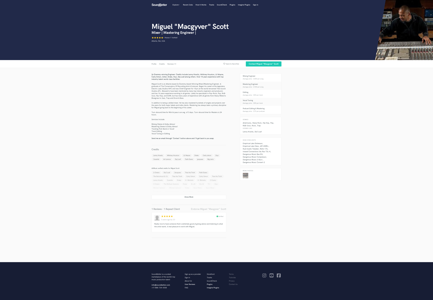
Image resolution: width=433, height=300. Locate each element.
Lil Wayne (186, 155)
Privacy (232, 281)
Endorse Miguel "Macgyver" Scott (208, 209)
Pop (271, 123)
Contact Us (233, 284)
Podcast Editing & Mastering (254, 109)
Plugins (232, 5)
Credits (162, 64)
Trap (259, 126)
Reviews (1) (171, 64)
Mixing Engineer (249, 76)
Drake (197, 155)
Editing (245, 92)
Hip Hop (266, 123)
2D (174, 220)
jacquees (200, 159)
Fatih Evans (189, 159)
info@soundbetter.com (161, 285)
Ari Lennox (167, 159)
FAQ (186, 288)
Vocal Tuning (248, 100)
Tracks (211, 5)
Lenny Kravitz (158, 155)
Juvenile (156, 159)
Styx (216, 155)
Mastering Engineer (250, 84)
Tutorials (232, 278)
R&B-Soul (247, 126)
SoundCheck (222, 5)
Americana (247, 123)
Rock (254, 126)
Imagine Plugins (244, 5)
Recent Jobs (188, 5)
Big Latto (210, 159)
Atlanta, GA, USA (158, 41)
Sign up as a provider (193, 274)
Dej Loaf (178, 159)
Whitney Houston (173, 155)
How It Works (201, 5)
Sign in (255, 5)
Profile (154, 64)
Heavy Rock (256, 123)
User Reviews (190, 284)
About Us (188, 281)
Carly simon (207, 155)
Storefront (211, 274)
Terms (231, 274)
